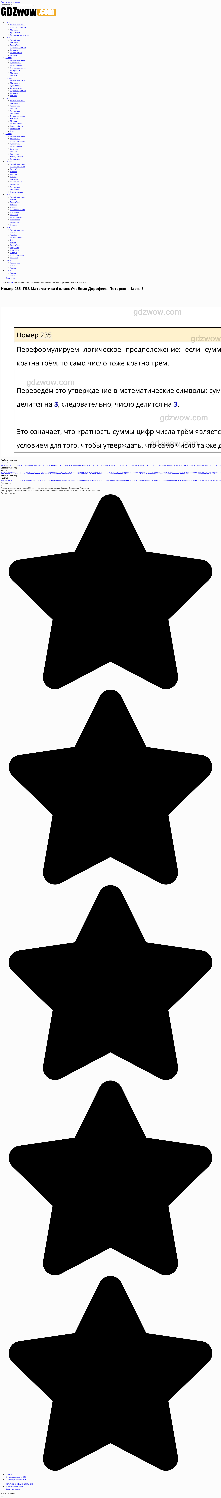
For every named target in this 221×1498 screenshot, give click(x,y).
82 (139, 465)
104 (184, 465)
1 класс (9, 22)
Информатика (16, 52)
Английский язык (17, 25)
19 (25, 465)
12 (14, 465)
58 (101, 465)
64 (114, 465)
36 (58, 465)
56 (97, 465)
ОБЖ (12, 131)
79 (154, 473)
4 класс (9, 78)
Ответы (9, 1474)
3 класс (9, 58)
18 (28, 473)
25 (37, 465)
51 (87, 465)
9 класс (9, 227)
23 (33, 465)
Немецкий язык (16, 126)
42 (70, 465)
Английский (15, 40)
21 (29, 465)
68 (122, 465)
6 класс (9, 133)
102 (178, 465)
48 (83, 465)
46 (79, 465)
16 (21, 465)
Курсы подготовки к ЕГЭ (16, 1479)
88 (149, 465)
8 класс (9, 194)
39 (64, 465)
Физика (13, 177)
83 (141, 465)
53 (91, 465)
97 (166, 465)
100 (172, 465)
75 (135, 465)
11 (12, 465)
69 (124, 465)
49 (92, 473)
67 (120, 465)
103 (181, 465)
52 (89, 465)
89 (151, 465)
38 (62, 465)
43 (72, 465)
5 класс (9, 98)
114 (215, 465)
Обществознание (17, 116)
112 (209, 465)
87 (147, 465)
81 (137, 465)
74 (132, 465)
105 (187, 465)
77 (150, 473)
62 (110, 465)
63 (112, 465)
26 (39, 465)
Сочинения (10, 278)
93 (157, 465)
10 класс (9, 260)
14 (18, 465)
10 (10, 465)
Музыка (13, 55)
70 (126, 465)
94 (159, 465)
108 (197, 465)
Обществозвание (17, 166)
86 (169, 473)
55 (95, 465)
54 (93, 465)
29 (45, 465)
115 (219, 465)
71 (138, 473)
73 (130, 465)
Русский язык (15, 32)
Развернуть (6, 483)
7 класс (9, 161)
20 (27, 465)
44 (74, 465)
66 (118, 465)
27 (41, 465)
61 (108, 465)
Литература (15, 50)
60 (106, 465)
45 (77, 465)
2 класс (9, 37)
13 (16, 465)
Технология (15, 128)
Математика (15, 30)
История (13, 108)
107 (194, 465)
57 (99, 465)
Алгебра (13, 171)
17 (23, 465)
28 (43, 465)
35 (56, 465)
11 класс (9, 270)
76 (148, 473)
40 (66, 465)
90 (153, 465)
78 (152, 473)
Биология (14, 118)
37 (60, 465)
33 (52, 465)
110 (203, 465)
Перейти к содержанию (11, 2)
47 (81, 465)
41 (68, 465)
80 (156, 473)
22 (31, 465)
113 (212, 465)
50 (85, 465)
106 (191, 465)
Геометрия (14, 184)
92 (181, 473)
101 (175, 465)
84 (143, 465)
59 (103, 465)
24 (35, 465)
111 (206, 465)
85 (145, 465)
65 (116, 465)
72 (128, 465)
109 (200, 465)
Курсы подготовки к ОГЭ (16, 1477)
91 (155, 465)
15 (22, 473)
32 (50, 465)
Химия (13, 199)
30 (53, 473)
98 (168, 465)
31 (48, 465)
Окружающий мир (18, 27)
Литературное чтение (19, 35)
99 (170, 465)
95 (161, 465)
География (14, 113)
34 (54, 465)
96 (164, 465)
